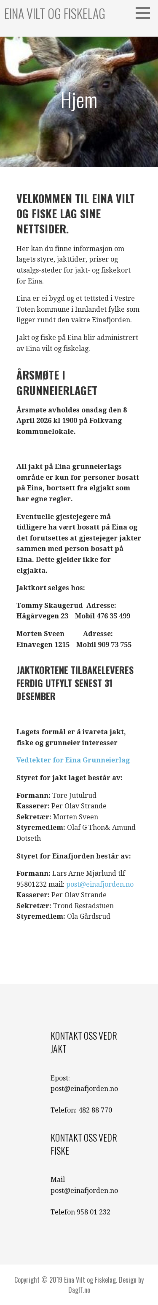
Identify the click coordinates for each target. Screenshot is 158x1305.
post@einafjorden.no (100, 884)
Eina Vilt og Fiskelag (54, 13)
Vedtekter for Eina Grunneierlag (73, 760)
